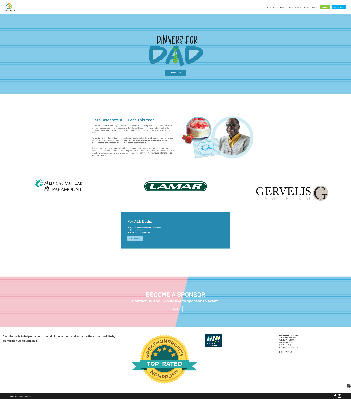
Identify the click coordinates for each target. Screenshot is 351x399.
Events (298, 7)
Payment (290, 7)
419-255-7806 (338, 7)
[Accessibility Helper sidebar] (349, 386)
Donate (325, 7)
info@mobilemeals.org (288, 347)
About (269, 7)
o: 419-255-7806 (286, 342)
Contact (315, 7)
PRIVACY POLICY (286, 352)
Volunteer (306, 7)
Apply (282, 7)
